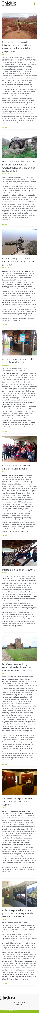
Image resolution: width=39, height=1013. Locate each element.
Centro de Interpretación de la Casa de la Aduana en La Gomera (19, 801)
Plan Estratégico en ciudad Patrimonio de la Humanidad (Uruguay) (18, 261)
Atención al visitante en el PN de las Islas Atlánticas (18, 360)
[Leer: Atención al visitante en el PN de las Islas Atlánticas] (19, 342)
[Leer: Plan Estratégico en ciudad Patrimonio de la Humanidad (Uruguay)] (19, 242)
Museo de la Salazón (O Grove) (18, 569)
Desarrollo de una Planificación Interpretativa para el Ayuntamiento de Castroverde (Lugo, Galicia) (19, 166)
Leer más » (5, 127)
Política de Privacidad (19, 1002)
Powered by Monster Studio (28, 1011)
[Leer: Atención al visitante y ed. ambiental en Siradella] (19, 449)
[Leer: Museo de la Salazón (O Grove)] (19, 553)
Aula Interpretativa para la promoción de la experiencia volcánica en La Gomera (17, 913)
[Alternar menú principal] (34, 3)
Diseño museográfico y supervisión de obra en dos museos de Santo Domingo (17, 667)
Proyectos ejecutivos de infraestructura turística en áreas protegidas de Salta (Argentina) (17, 47)
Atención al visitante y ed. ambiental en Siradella (16, 467)
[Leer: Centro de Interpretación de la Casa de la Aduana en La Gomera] (19, 782)
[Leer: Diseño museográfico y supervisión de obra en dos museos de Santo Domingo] (19, 648)
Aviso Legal (19, 1004)
